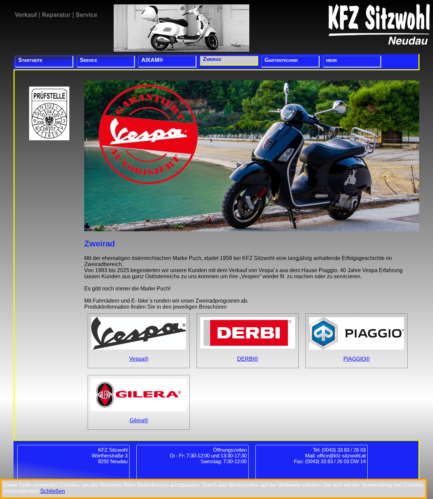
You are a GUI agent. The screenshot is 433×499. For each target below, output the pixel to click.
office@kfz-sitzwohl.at (341, 455)
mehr (331, 60)
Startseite (30, 60)
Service (88, 60)
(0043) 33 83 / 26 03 (344, 450)
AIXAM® (152, 60)
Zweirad (212, 59)
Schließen (52, 491)
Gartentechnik (281, 60)
